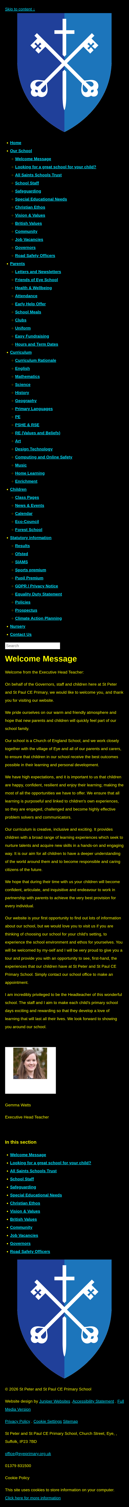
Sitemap (70, 1421)
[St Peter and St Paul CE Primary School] (64, 130)
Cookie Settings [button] (48, 1421)
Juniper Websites (54, 1401)
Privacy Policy (17, 1421)
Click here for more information (33, 1498)
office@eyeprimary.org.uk (28, 1453)
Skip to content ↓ (20, 9)
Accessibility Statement (93, 1401)
